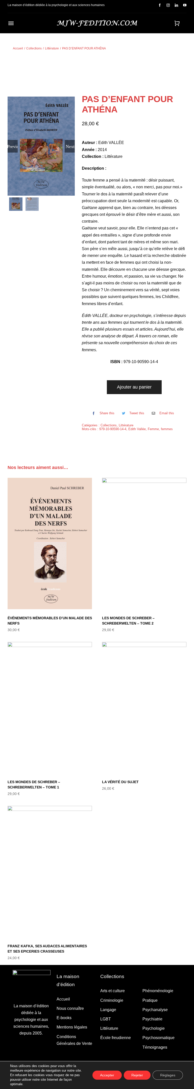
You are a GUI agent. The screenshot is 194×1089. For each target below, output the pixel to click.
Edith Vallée (137, 429)
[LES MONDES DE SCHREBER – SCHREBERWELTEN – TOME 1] (50, 707)
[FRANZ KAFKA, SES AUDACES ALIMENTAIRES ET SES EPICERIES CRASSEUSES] (50, 871)
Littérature (126, 425)
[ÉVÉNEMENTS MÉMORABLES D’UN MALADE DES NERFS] (50, 543)
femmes (167, 429)
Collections (109, 425)
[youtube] (184, 5)
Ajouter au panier (134, 387)
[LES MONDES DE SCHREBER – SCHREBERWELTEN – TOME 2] (144, 543)
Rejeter (137, 1075)
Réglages (167, 1075)
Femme (153, 429)
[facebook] (159, 5)
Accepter (107, 1075)
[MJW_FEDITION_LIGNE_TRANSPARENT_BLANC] (97, 21)
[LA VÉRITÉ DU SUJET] (144, 707)
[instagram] (168, 5)
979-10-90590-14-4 (112, 429)
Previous (13, 146)
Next (70, 146)
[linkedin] (176, 5)
